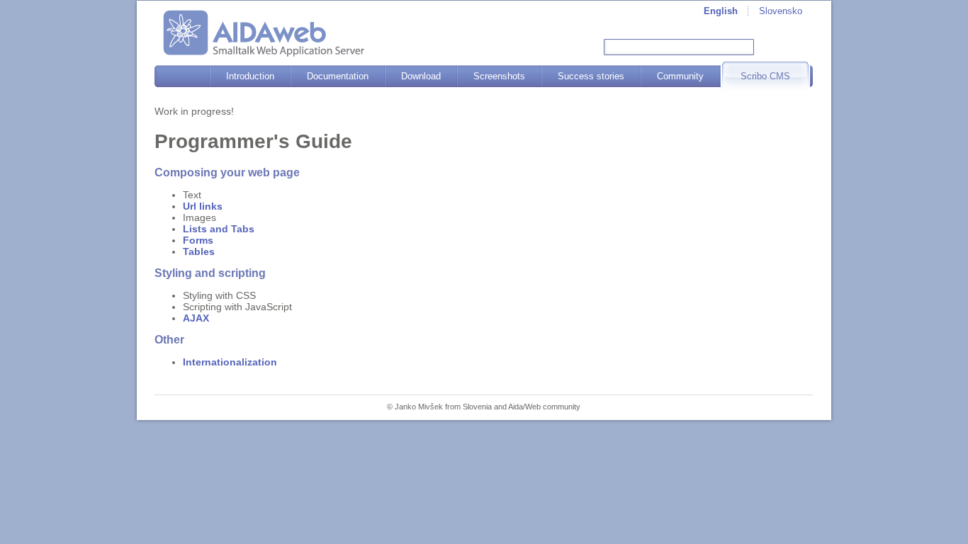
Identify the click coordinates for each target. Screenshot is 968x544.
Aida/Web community (544, 406)
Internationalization (230, 362)
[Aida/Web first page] (263, 33)
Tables (199, 251)
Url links (203, 206)
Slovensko (780, 11)
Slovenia (477, 406)
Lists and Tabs (218, 228)
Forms (198, 240)
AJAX (196, 318)
